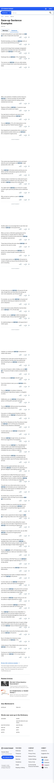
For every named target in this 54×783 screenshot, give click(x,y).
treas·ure (18, 707)
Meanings (5, 30)
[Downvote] (26, 37)
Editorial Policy (32, 756)
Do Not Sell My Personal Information (33, 765)
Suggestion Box (45, 753)
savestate (3, 718)
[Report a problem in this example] (29, 37)
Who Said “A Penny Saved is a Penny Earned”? (18, 683)
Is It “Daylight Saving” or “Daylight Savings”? (19, 691)
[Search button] (51, 12)
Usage (17, 765)
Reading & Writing (20, 767)
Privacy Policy (32, 753)
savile (17, 727)
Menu (50, 8)
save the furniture (5, 725)
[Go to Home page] (7, 8)
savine (2, 732)
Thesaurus (18, 753)
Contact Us (44, 750)
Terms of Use (31, 762)
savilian (3, 730)
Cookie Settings (32, 759)
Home (2, 16)
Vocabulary (18, 762)
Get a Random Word (7, 757)
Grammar (18, 759)
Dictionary (18, 750)
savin (17, 730)
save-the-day (19, 725)
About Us (30, 750)
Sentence (7, 16)
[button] (46, 8)
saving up (3, 707)
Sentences (4, 13)
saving (17, 732)
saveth (17, 718)
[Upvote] (21, 37)
